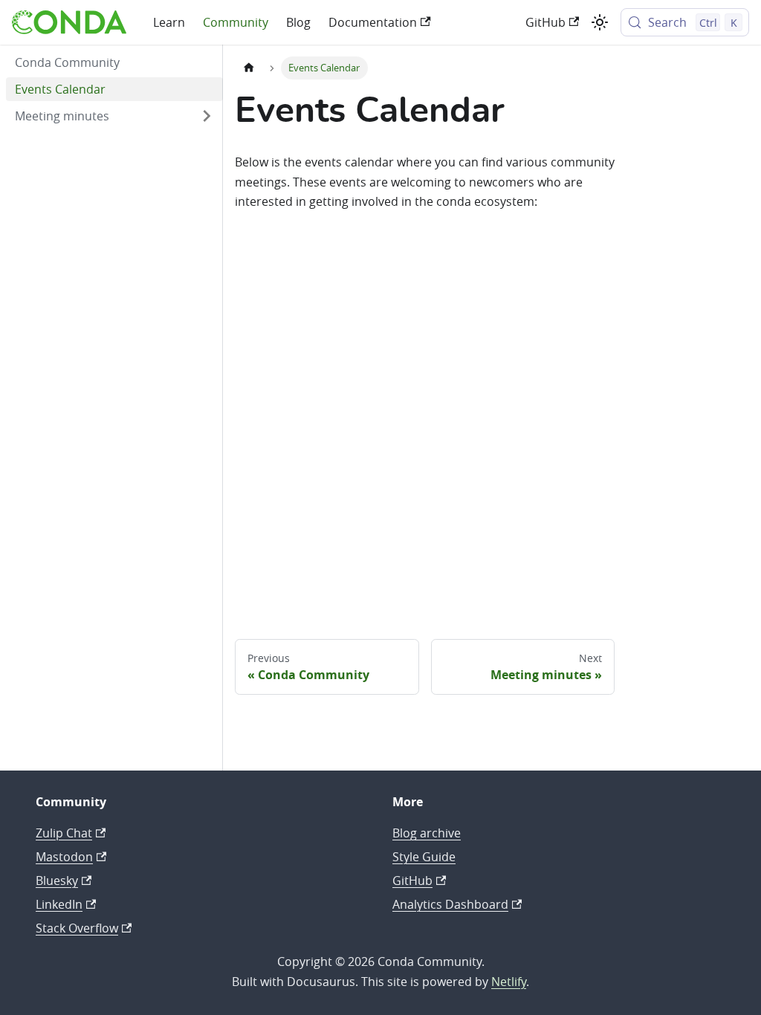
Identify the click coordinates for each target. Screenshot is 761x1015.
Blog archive (426, 833)
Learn (169, 22)
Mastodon (64, 857)
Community (235, 22)
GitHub (545, 22)
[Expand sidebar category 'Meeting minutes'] (206, 116)
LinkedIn (59, 904)
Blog (298, 22)
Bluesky (57, 880)
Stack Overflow (77, 928)
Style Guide (424, 857)
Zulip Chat (64, 833)
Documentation (372, 22)
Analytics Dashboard (450, 904)
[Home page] (249, 68)
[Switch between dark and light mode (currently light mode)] (600, 22)
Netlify (508, 981)
